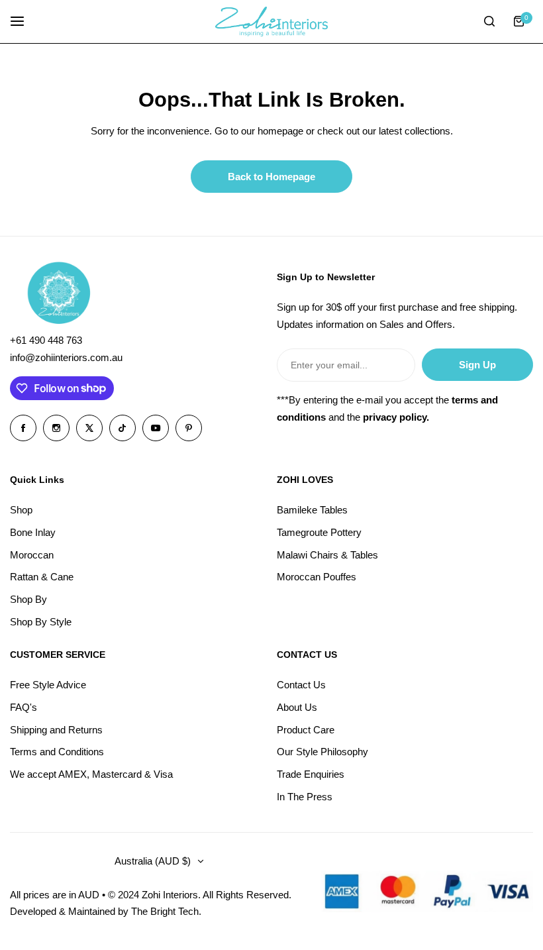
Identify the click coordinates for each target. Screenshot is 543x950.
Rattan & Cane (42, 576)
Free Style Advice (48, 684)
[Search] (489, 21)
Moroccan (32, 554)
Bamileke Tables (312, 509)
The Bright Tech (165, 911)
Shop (21, 509)
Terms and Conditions (57, 751)
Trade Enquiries (310, 774)
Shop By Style (41, 621)
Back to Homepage (271, 176)
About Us (297, 707)
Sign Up (477, 364)
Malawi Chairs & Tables (327, 554)
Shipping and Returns (56, 729)
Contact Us (301, 684)
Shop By (28, 599)
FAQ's (23, 707)
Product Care (305, 729)
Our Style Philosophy (322, 751)
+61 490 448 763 (46, 340)
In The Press (304, 796)
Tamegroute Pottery (319, 532)
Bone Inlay (33, 532)
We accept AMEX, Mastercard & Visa (91, 774)
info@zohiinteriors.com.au (66, 357)
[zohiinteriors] (271, 21)
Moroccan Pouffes (316, 576)
